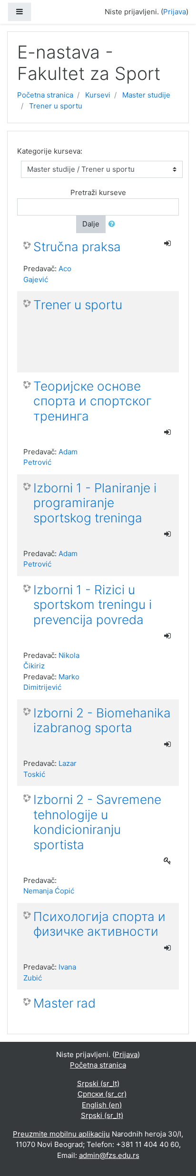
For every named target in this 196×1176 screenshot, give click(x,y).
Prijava (174, 11)
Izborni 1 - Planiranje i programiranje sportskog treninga (95, 502)
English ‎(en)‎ (102, 1104)
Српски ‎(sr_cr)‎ (102, 1093)
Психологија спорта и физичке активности (99, 924)
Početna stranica (45, 94)
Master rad (64, 1003)
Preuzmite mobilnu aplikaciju (61, 1133)
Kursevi (97, 94)
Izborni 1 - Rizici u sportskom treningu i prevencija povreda (92, 604)
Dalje (90, 223)
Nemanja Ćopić (48, 890)
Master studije (146, 94)
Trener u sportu (55, 105)
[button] (114, 224)
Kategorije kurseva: (49, 151)
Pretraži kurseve (98, 192)
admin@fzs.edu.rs (109, 1155)
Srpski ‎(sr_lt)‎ (98, 1083)
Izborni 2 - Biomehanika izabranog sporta (102, 720)
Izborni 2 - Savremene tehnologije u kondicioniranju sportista (97, 822)
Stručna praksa (77, 246)
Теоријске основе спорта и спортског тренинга (92, 401)
